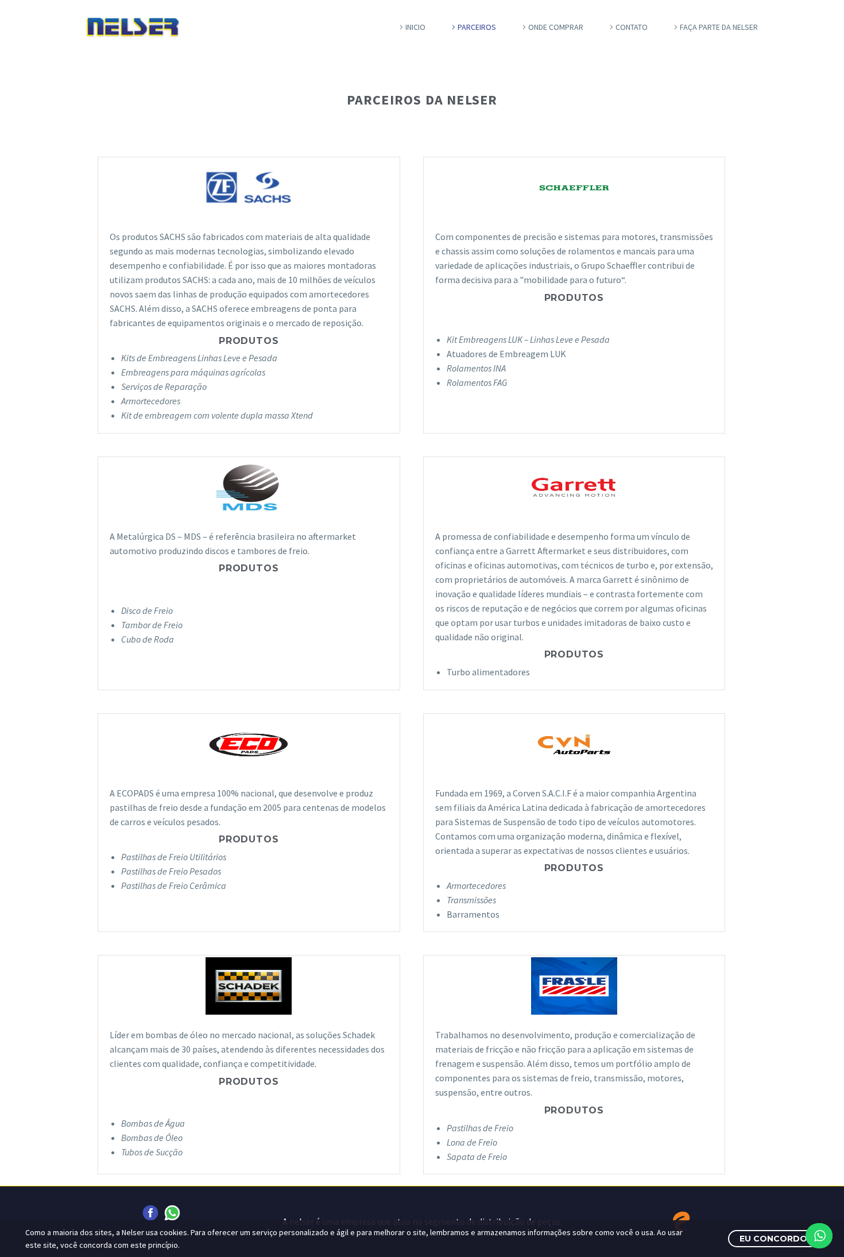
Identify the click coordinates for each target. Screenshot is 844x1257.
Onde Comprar (555, 27)
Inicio (415, 27)
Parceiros (477, 27)
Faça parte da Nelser (719, 27)
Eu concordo (773, 1238)
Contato (631, 27)
